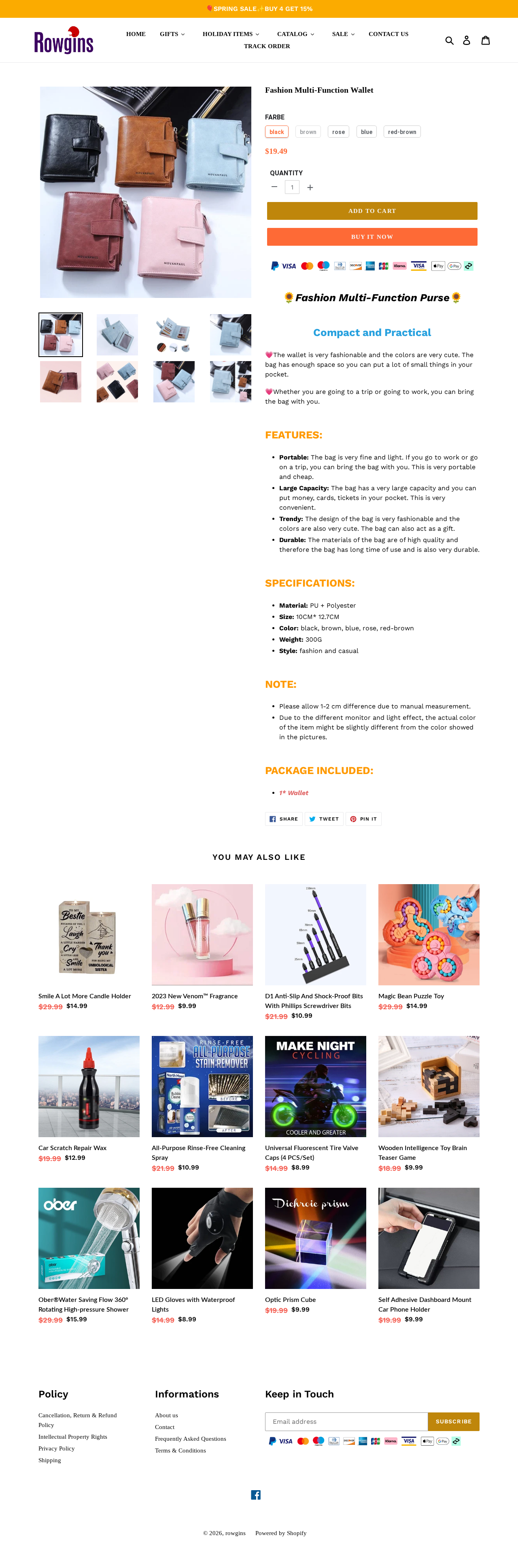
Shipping (49, 1460)
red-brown (402, 132)
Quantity (286, 173)
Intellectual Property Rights (72, 1436)
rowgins (235, 1533)
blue (366, 132)
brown (308, 132)
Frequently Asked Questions (190, 1439)
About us (166, 1415)
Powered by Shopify (281, 1533)
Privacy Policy (56, 1448)
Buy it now (372, 237)
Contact (164, 1427)
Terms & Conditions (180, 1450)
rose (338, 132)
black (277, 132)
